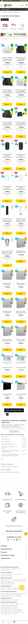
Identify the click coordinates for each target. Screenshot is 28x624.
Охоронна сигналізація (6, 574)
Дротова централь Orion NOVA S (20, 283)
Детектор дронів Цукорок (7, 581)
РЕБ (10, 579)
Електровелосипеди (16, 568)
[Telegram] (17, 539)
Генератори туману (14, 28)
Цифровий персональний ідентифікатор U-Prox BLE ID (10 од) (10, 451)
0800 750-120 (20, 5)
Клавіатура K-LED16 (7, 367)
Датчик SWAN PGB (5, 441)
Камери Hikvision (5, 596)
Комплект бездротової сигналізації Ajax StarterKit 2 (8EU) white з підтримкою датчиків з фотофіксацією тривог (20, 91)
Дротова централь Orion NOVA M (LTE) (21, 312)
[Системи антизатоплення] (5, 25)
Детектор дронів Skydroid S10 (19, 579)
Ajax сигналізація (17, 574)
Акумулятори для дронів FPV (8, 583)
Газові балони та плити (18, 612)
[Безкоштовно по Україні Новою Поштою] (3, 45)
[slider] (14, 1)
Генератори (3, 587)
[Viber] (20, 539)
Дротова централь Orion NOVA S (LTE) (7, 340)
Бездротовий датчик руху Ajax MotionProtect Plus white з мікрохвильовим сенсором (7, 188)
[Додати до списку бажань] (12, 44)
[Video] (16, 108)
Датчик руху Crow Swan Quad (8, 444)
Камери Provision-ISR (15, 596)
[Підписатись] (25, 533)
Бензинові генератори (6, 589)
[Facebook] (11, 539)
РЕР (6, 579)
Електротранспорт (5, 568)
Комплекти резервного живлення (9, 605)
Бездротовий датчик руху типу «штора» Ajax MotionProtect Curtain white (21, 220)
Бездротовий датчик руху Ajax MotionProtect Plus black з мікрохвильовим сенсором (21, 156)
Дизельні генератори (13, 587)
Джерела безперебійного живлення (9, 606)
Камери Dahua (18, 594)
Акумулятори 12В (5, 611)
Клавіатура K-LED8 (20, 367)
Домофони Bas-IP (15, 600)
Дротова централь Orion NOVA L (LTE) (21, 251)
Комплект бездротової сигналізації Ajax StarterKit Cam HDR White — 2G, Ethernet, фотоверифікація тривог (7, 59)
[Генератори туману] (14, 25)
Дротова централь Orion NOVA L (7, 283)
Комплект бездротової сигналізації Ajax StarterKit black (20, 59)
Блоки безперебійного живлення (9, 608)
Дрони (2, 579)
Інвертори (12, 604)
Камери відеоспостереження (19, 593)
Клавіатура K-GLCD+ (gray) (21, 394)
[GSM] (12, 49)
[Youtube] (8, 539)
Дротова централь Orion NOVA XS (7, 312)
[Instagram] (14, 539)
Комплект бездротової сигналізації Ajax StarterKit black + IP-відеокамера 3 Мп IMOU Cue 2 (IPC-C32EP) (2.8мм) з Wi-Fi (20, 123)
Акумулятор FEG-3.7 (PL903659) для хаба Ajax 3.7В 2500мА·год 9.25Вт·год (10, 455)
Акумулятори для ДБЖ (16, 611)
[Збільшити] (10, 68)
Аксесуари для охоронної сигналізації (22, 28)
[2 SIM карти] (12, 85)
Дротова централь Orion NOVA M (20, 340)
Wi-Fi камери (10, 594)
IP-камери (3, 594)
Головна (4, 12)
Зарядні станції (19, 604)
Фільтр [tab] (5, 19)
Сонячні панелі (4, 604)
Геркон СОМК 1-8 (5, 439)
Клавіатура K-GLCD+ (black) (7, 394)
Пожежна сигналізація (6, 575)
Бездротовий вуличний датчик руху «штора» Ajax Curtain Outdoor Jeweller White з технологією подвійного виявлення (7, 252)
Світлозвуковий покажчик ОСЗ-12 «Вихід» (9, 447)
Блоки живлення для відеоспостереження (11, 609)
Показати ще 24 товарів (16, 410)
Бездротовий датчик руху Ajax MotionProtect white (21, 188)
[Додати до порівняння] (12, 47)
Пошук (23, 5)
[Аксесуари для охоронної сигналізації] (22, 25)
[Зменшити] (4, 68)
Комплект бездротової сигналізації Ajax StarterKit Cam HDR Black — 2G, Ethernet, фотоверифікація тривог (7, 123)
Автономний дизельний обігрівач (9, 613)
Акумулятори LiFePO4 (6, 612)
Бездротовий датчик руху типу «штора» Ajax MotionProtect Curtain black (7, 220)
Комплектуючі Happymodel (7, 582)
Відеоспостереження (6, 593)
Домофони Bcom (5, 600)
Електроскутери (4, 570)
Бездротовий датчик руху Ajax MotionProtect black (7, 156)
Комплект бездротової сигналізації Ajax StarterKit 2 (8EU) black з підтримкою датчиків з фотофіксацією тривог (7, 91)
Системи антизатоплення (5, 28)
